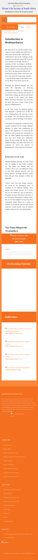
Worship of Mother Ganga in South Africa (14, 457)
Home (22, 27)
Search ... (8, 249)
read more (10, 411)
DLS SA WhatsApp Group (10, 468)
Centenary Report (8, 521)
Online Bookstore (8, 461)
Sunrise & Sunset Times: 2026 (11, 501)
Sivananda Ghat (8, 493)
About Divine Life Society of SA (12, 490)
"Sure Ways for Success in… (14, 333)
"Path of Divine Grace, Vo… (14, 346)
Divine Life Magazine (9, 465)
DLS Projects (7, 509)
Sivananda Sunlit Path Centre (11, 497)
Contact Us (6, 513)
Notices (6, 517)
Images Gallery (7, 449)
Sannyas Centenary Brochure (11, 476)
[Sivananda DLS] (19, 5)
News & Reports (8, 445)
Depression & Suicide (9, 505)
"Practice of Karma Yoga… (13, 369)
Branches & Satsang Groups (11, 453)
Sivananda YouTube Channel (11, 472)
